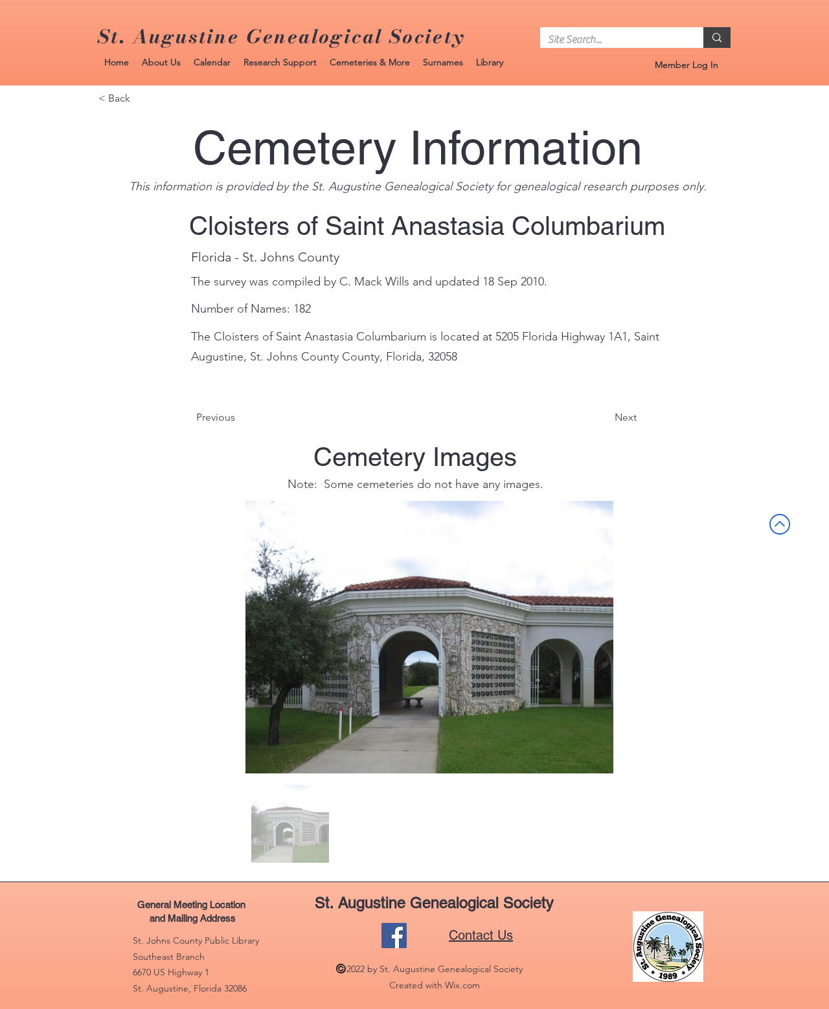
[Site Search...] (717, 37)
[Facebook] (394, 935)
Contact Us (481, 935)
